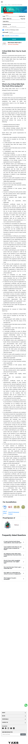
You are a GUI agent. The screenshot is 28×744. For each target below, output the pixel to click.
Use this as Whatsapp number (12, 29)
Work (9, 4)
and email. (5, 32)
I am (4, 16)
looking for (22, 16)
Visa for (23, 18)
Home (2, 4)
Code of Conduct (5, 513)
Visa (6, 4)
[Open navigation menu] (2, 1)
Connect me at (7, 24)
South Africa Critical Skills (17, 4)
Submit (14, 39)
